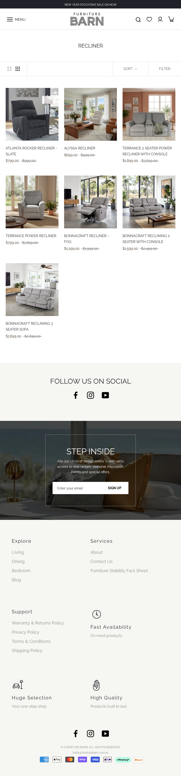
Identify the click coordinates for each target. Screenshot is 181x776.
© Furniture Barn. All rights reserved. (91, 747)
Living (18, 552)
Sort (128, 69)
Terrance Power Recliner (31, 236)
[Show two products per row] (9, 68)
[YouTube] (105, 395)
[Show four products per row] (18, 68)
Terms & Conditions (31, 641)
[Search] (138, 19)
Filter (164, 69)
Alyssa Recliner (79, 148)
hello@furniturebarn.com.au (90, 752)
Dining (18, 561)
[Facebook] (75, 395)
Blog (16, 579)
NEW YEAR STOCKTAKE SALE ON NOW (91, 4)
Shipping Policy (27, 650)
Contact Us (101, 561)
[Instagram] (90, 395)
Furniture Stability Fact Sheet (119, 570)
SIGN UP (114, 488)
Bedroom (21, 570)
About (96, 552)
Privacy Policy (25, 632)
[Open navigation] (10, 19)
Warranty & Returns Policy (38, 622)
